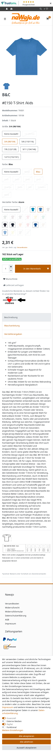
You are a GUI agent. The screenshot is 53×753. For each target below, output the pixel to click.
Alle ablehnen (26, 741)
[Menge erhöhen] (11, 267)
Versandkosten (22, 247)
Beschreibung (11, 317)
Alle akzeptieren (26, 736)
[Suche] (41, 9)
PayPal (10, 724)
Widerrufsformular (14, 611)
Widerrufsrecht (12, 607)
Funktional (12, 727)
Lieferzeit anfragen (14, 285)
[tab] (26, 317)
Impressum (10, 623)
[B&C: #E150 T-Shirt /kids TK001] (26, 542)
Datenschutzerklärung (15, 615)
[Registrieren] (11, 9)
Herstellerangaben (13, 334)
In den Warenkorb (32, 268)
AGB (7, 619)
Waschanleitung (12, 325)
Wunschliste (11, 279)
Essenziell (11, 718)
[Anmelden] (7, 9)
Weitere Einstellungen (12, 730)
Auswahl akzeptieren (26, 747)
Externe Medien (14, 721)
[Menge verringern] (11, 271)
